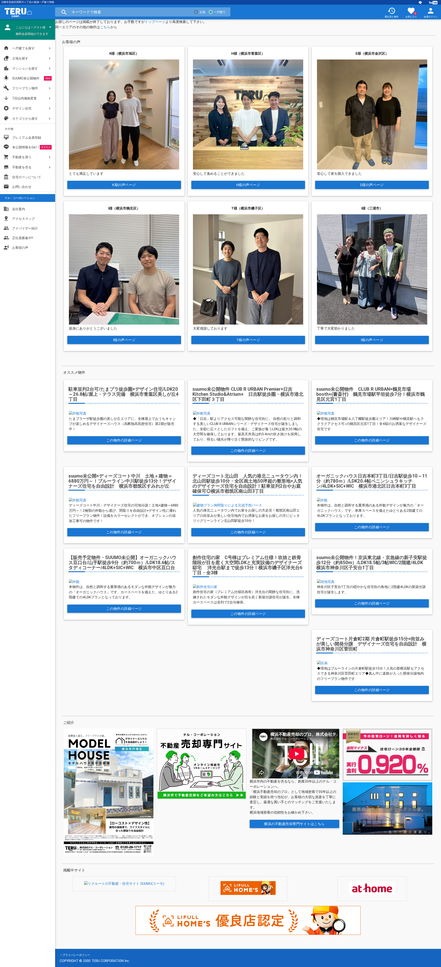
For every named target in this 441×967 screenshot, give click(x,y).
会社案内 (14, 209)
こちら (105, 27)
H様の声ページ (248, 185)
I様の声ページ (124, 340)
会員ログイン (431, 12)
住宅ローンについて (26, 177)
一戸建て (220, 12)
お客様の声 (15, 247)
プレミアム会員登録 (22, 137)
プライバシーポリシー (76, 955)
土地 (202, 12)
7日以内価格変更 (20, 98)
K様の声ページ (124, 185)
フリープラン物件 (20, 88)
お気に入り (411, 12)
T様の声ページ (248, 340)
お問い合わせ (17, 186)
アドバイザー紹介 (20, 228)
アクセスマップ (19, 218)
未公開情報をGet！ (26, 147)
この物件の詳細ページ (124, 440)
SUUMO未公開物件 (21, 78)
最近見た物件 (392, 12)
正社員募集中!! (18, 237)
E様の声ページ (372, 185)
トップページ (155, 22)
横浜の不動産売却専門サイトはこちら (294, 824)
